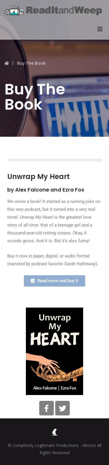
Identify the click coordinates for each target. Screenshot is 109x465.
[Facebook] (46, 408)
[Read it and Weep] (54, 9)
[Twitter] (62, 408)
